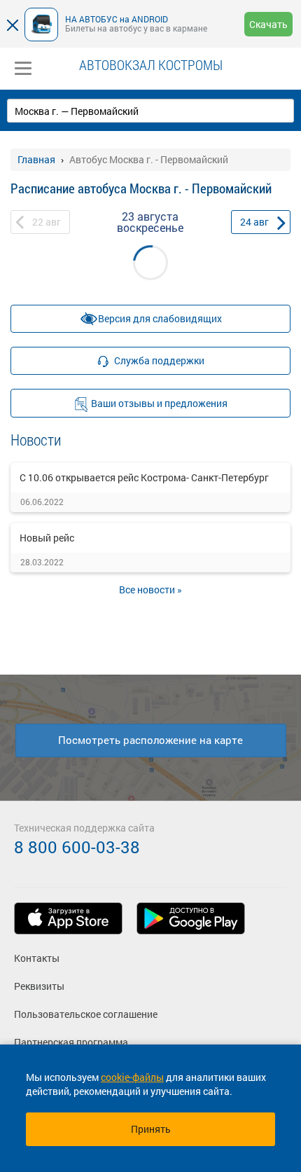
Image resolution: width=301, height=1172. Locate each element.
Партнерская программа (71, 1042)
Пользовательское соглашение (86, 1014)
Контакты (36, 958)
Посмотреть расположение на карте (150, 740)
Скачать (268, 24)
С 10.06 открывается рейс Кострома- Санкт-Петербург (144, 477)
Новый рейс (47, 537)
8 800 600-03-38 (77, 847)
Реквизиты (39, 986)
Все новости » (150, 589)
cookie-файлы (132, 1077)
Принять (151, 1129)
